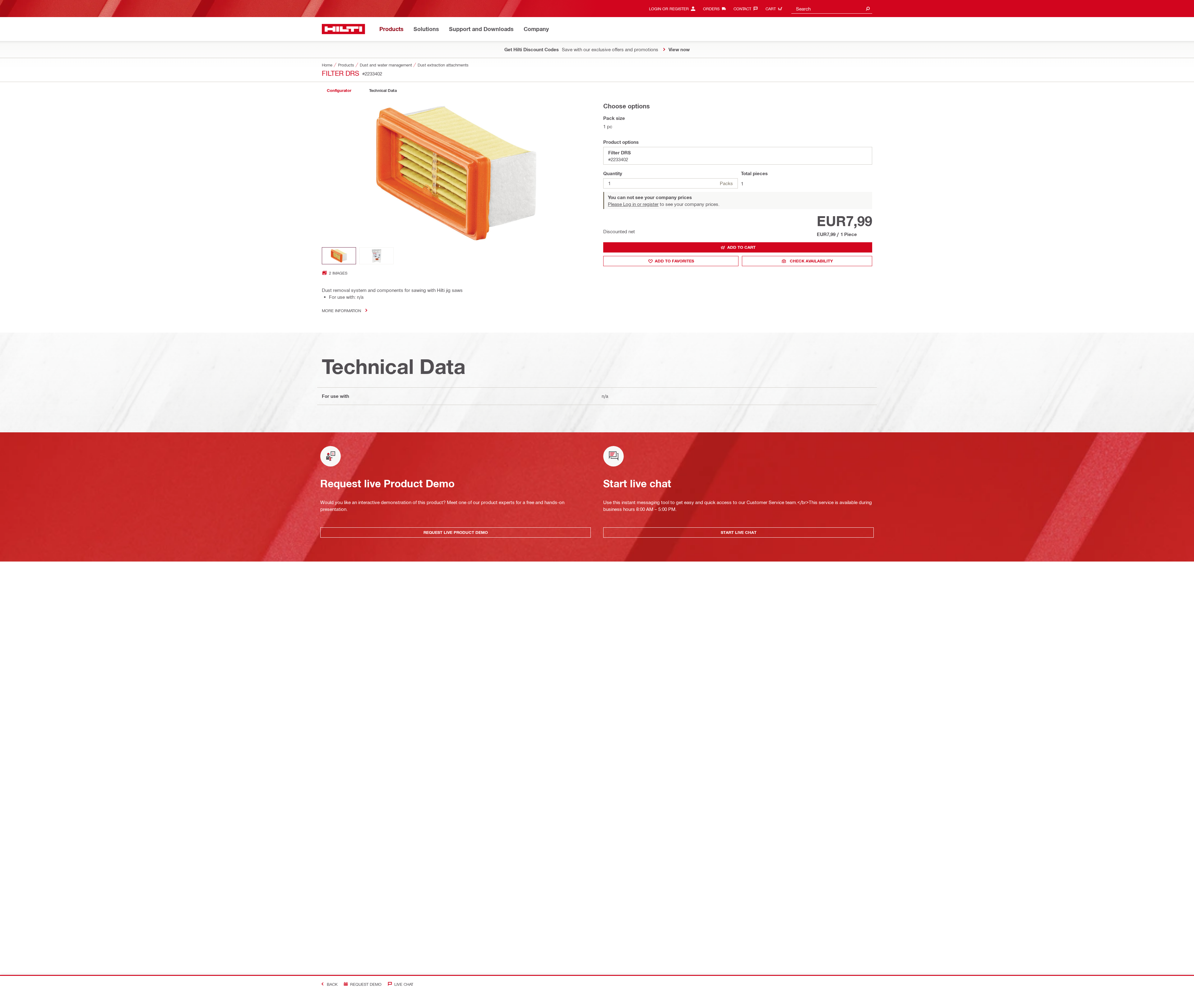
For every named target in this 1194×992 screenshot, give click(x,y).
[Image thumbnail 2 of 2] (376, 255)
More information (341, 310)
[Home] (343, 29)
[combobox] (831, 8)
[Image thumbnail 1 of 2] (339, 255)
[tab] (339, 90)
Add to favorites (674, 260)
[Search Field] (868, 8)
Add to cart (741, 247)
